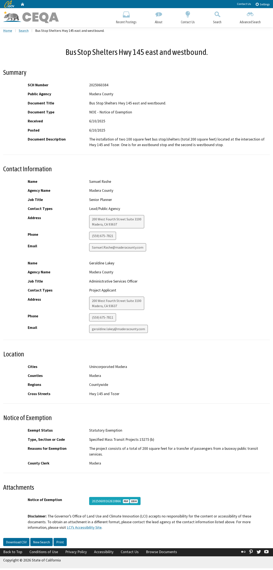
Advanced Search (250, 22)
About (159, 22)
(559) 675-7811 (102, 317)
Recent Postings (126, 22)
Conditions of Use (43, 551)
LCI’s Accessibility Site (84, 527)
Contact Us (244, 4)
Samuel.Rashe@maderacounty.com (117, 247)
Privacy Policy (76, 551)
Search (217, 22)
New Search (41, 542)
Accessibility (103, 551)
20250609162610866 (114, 501)
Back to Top (12, 551)
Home (7, 30)
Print (60, 542)
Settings (264, 4)
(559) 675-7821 (102, 236)
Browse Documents (161, 551)
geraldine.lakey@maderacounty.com (118, 329)
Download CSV (16, 542)
